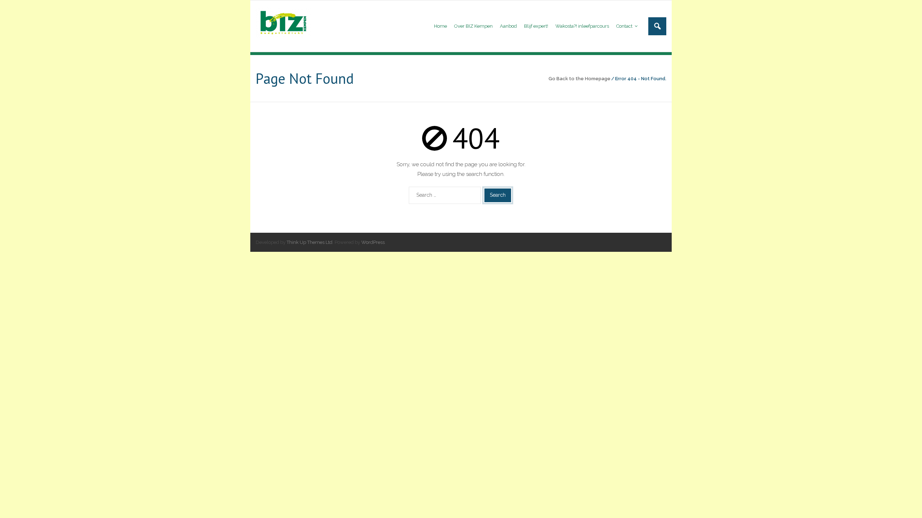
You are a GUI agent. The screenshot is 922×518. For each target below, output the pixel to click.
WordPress (373, 242)
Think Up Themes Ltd (309, 242)
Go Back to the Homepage (579, 78)
